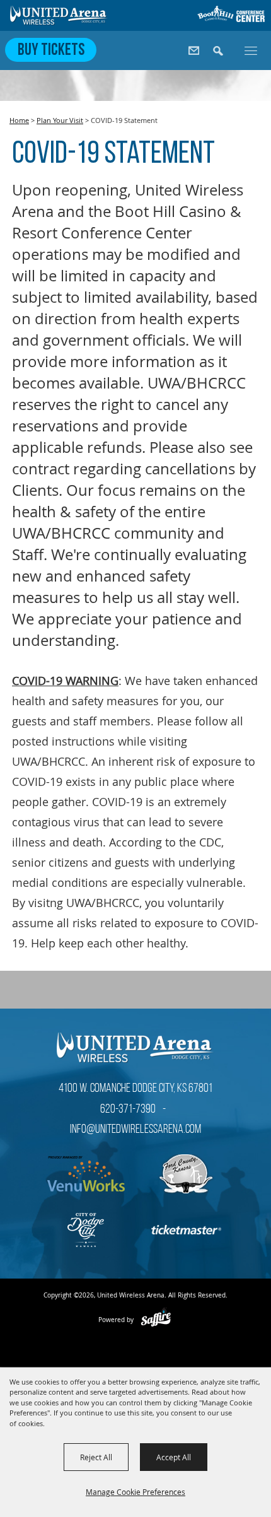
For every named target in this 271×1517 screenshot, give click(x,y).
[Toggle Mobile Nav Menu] (251, 50)
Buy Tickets (51, 50)
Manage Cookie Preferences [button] (135, 1492)
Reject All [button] (96, 1457)
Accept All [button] (173, 1457)
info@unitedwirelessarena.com (135, 1129)
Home (19, 120)
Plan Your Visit (60, 120)
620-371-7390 (128, 1109)
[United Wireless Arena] (59, 15)
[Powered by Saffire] (156, 1320)
